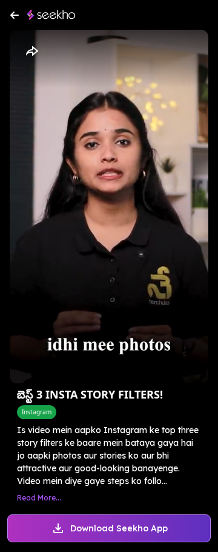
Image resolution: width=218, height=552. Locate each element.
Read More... (39, 497)
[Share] (31, 51)
